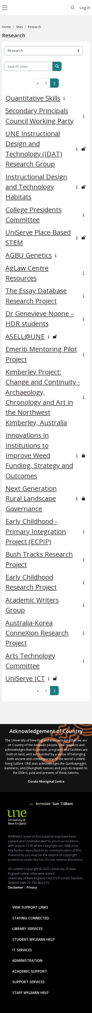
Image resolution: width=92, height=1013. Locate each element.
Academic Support (29, 971)
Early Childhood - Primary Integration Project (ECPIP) (35, 531)
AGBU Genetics (28, 255)
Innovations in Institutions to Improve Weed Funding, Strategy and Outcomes (39, 455)
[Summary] (65, 98)
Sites (19, 27)
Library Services (27, 928)
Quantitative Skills (32, 98)
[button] (72, 7)
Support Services (28, 981)
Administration (27, 960)
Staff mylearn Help (30, 992)
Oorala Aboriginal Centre (46, 781)
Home (6, 27)
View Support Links (30, 907)
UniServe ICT (25, 678)
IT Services (22, 949)
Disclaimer (15, 887)
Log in (84, 7)
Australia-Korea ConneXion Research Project (36, 633)
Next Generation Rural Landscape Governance (31, 498)
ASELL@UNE (25, 336)
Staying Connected (30, 918)
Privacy (32, 887)
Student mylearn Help (33, 939)
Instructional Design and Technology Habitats (36, 187)
